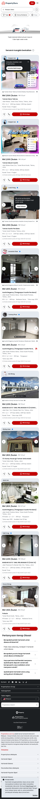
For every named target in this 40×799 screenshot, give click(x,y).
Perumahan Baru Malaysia (10, 768)
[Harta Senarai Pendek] (35, 64)
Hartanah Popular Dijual (9, 773)
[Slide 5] (21, 87)
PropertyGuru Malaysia (9, 754)
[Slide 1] (15, 87)
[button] (28, 62)
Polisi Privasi (29, 786)
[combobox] (19, 10)
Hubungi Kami (5, 691)
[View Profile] (20, 58)
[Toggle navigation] (37, 3)
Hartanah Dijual (6, 759)
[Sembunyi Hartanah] (31, 64)
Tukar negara (5, 696)
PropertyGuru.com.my (7, 734)
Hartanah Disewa (7, 763)
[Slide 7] (24, 87)
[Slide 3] (18, 87)
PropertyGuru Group (8, 687)
